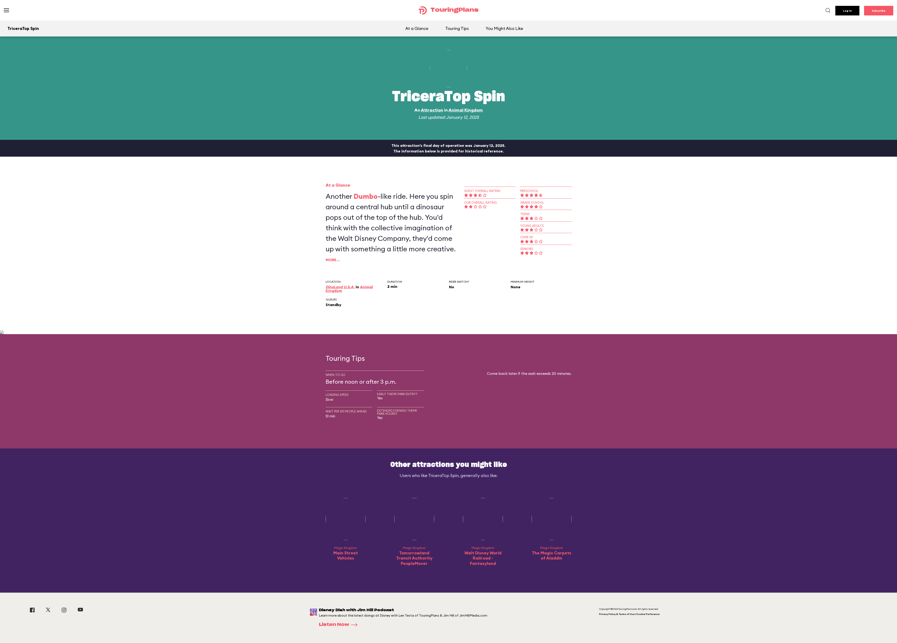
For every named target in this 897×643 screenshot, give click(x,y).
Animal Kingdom (465, 110)
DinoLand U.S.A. (340, 287)
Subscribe (879, 10)
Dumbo (366, 196)
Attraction (432, 110)
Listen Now (334, 625)
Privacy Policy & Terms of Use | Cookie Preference (629, 614)
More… (333, 259)
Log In (847, 10)
